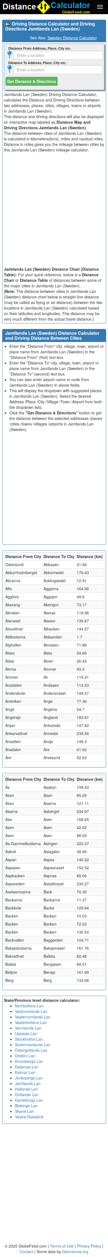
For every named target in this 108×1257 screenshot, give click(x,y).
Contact (26, 1251)
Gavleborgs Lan (29, 1100)
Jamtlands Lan (28, 1083)
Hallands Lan (26, 1089)
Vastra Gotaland (29, 1116)
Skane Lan (24, 1111)
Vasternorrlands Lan (32, 1017)
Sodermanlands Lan (32, 1044)
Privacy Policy (89, 1246)
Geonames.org (75, 1251)
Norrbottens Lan (29, 1005)
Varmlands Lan (28, 1028)
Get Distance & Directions (31, 81)
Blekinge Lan (26, 1105)
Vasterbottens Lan (31, 1022)
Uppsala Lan (26, 1033)
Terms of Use (62, 1246)
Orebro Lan (25, 1055)
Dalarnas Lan (26, 1067)
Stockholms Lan (29, 1039)
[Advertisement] (54, 209)
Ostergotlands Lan (31, 1050)
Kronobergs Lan (29, 1061)
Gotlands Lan (26, 1094)
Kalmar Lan (25, 1072)
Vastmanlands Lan (31, 1011)
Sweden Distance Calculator (72, 37)
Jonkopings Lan (29, 1078)
